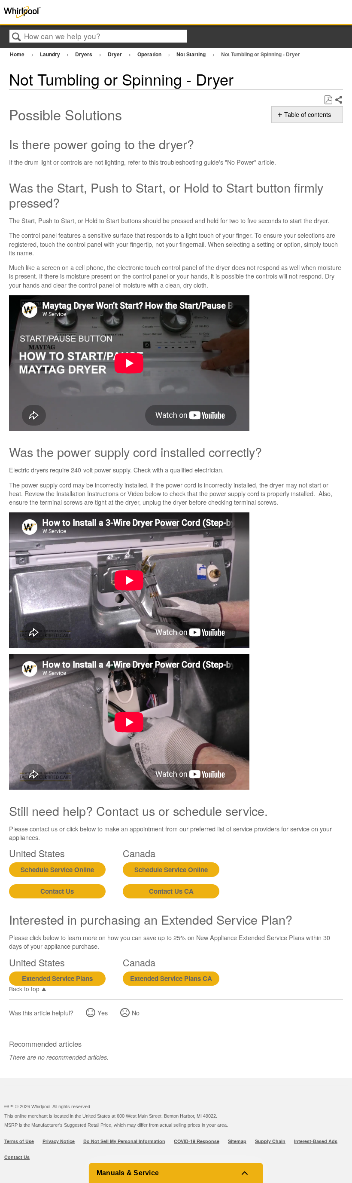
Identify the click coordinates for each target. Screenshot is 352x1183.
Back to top (24, 988)
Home (18, 54)
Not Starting (191, 54)
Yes (102, 1012)
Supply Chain (270, 1141)
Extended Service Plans (57, 978)
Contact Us (57, 891)
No (136, 1012)
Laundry (50, 54)
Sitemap (237, 1141)
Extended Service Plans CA (171, 978)
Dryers (84, 54)
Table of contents (307, 114)
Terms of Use (19, 1141)
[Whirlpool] (70, 12)
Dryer (115, 54)
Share (338, 100)
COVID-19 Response (196, 1141)
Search (16, 36)
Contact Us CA (171, 891)
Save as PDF (328, 99)
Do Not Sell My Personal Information (124, 1141)
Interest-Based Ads (315, 1141)
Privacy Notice (58, 1141)
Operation (150, 54)
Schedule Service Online (57, 869)
